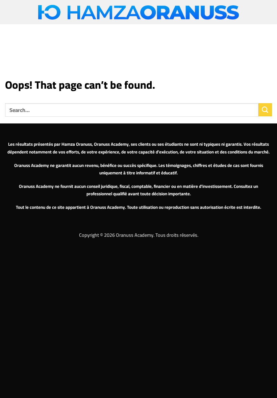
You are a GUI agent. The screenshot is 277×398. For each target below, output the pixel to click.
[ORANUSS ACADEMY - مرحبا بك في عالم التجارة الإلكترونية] (138, 12)
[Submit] (265, 109)
